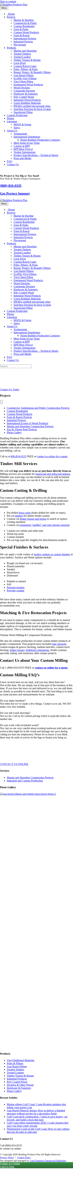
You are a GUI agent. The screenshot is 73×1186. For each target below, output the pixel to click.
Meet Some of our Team (27, 142)
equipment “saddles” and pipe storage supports (45, 525)
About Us (12, 130)
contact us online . (51, 667)
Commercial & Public (25, 23)
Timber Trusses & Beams (27, 60)
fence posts (25, 512)
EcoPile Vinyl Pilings (25, 78)
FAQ (9, 161)
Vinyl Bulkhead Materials (20, 1060)
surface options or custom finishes (52, 554)
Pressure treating (15, 587)
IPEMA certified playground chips (32, 106)
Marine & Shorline (24, 20)
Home (11, 13)
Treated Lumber (22, 56)
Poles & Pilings (15, 1063)
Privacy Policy (7, 1157)
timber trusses (17, 650)
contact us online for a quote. (52, 456)
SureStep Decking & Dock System (32, 109)
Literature (12, 121)
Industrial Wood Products (27, 99)
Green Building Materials (27, 103)
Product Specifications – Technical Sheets (36, 155)
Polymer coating (15, 590)
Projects (11, 17)
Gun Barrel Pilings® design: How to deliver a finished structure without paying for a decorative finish (36, 1112)
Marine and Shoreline (25, 50)
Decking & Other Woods (20, 1084)
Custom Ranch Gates (25, 66)
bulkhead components (37, 650)
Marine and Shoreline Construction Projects (30, 426)
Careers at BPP (22, 146)
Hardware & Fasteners (26, 93)
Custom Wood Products (26, 32)
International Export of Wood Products (27, 423)
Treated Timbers (22, 53)
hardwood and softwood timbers (52, 474)
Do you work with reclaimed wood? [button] (19, 725)
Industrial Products (17, 1078)
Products (11, 47)
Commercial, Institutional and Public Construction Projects (38, 407)
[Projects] (1, 402)
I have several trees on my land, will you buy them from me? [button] (32, 682)
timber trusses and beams (33, 518)
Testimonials (20, 133)
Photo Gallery (14, 432)
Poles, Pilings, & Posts (26, 69)
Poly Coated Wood (24, 96)
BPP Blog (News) (23, 149)
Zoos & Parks (21, 29)
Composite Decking (24, 90)
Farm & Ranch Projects (19, 417)
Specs (17, 127)
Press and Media (22, 158)
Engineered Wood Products (28, 84)
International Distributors (27, 136)
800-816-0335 (18, 456)
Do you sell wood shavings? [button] (15, 712)
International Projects (25, 38)
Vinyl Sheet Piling (23, 81)
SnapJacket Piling (23, 112)
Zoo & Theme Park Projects (22, 429)
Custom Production (17, 115)
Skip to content (8, 1)
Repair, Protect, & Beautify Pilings (32, 72)
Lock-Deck (20, 63)
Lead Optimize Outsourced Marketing (48, 1160)
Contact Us (13, 164)
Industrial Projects (23, 41)
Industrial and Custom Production (25, 780)
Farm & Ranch (22, 35)
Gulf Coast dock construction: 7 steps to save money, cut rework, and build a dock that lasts (37, 1118)
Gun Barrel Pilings (24, 75)
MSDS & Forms (22, 124)
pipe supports (59, 643)
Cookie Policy (24, 1157)
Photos (10, 118)
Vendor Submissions (24, 152)
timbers (19, 515)
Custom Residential (24, 26)
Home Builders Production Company (40, 139)
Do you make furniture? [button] (13, 700)
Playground (20, 44)
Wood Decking (22, 87)
